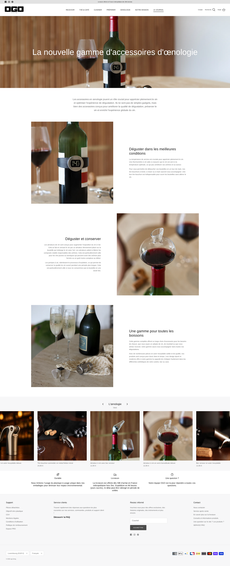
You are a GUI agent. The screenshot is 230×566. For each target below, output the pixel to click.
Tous (115, 407)
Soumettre (138, 527)
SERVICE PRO (199, 525)
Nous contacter (199, 507)
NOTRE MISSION (142, 10)
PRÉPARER (111, 10)
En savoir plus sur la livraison (204, 515)
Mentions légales (12, 518)
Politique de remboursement (16, 525)
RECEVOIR (70, 10)
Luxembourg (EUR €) (16, 553)
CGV (8, 515)
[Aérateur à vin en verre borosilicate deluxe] (168, 436)
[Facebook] (6, 2)
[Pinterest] (12, 2)
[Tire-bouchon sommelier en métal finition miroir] (62, 436)
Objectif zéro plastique (14, 511)
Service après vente (201, 511)
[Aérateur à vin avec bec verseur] (115, 436)
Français (35, 553)
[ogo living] (14, 10)
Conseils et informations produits (205, 518)
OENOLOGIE (125, 10)
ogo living (13, 559)
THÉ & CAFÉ (84, 10)
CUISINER (98, 10)
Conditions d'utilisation (14, 522)
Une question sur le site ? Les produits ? (208, 522)
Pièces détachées (12, 507)
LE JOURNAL (158, 10)
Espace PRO (11, 529)
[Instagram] (9, 2)
